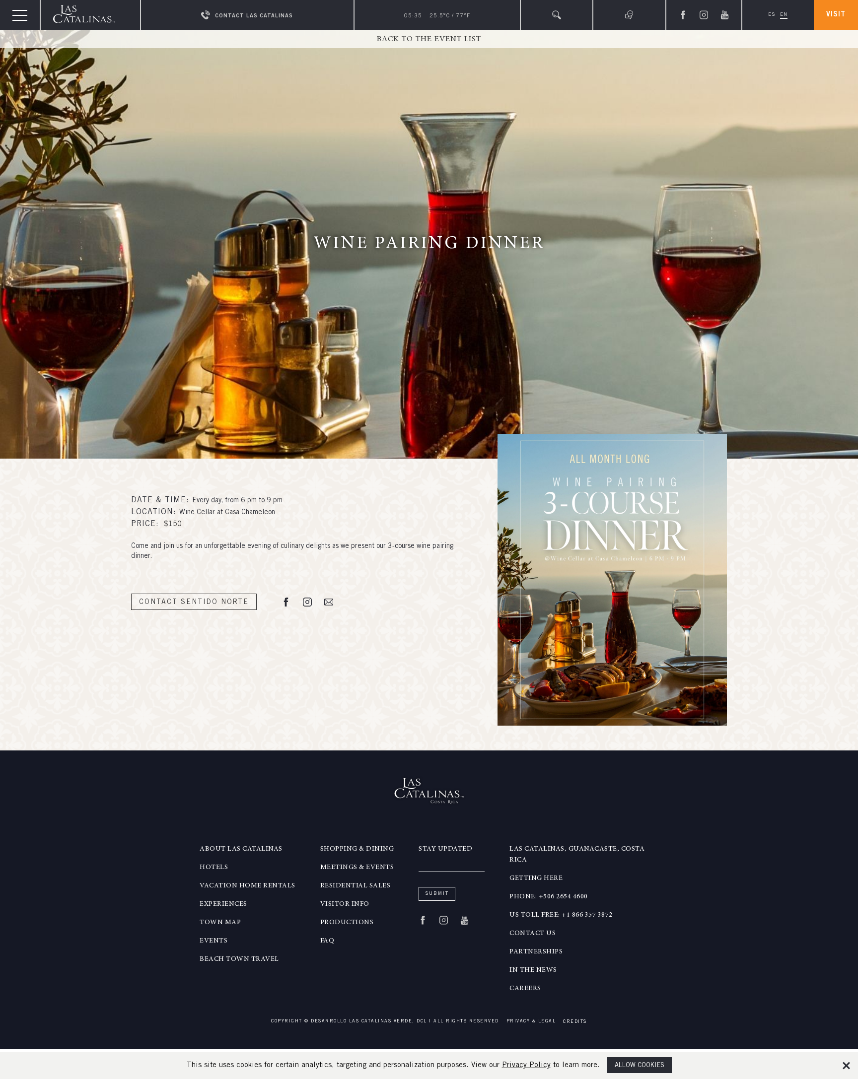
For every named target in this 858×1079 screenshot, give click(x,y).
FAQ (327, 941)
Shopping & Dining (357, 849)
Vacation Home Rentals (247, 885)
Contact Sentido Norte (194, 602)
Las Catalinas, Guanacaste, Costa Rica (576, 855)
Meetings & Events (357, 867)
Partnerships (536, 951)
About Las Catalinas (241, 849)
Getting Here (536, 878)
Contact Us (532, 933)
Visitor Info (344, 904)
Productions (347, 922)
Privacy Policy (526, 1065)
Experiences (223, 904)
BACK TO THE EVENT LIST (429, 39)
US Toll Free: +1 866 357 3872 (561, 915)
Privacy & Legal (531, 1021)
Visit (836, 14)
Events (213, 941)
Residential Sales (355, 885)
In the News (533, 970)
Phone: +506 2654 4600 (548, 896)
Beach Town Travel (239, 959)
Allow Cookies (639, 1066)
